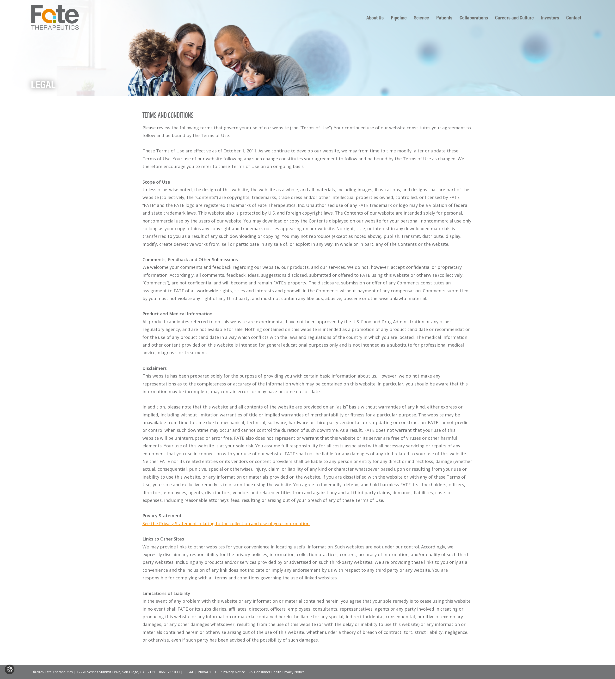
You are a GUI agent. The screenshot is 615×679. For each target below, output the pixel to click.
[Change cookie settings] (9, 669)
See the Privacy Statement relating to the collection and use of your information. (226, 523)
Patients (444, 17)
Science (421, 17)
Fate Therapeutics (55, 17)
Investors (550, 17)
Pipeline (399, 17)
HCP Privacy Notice (230, 672)
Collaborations (474, 17)
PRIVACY (204, 672)
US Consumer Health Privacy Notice (277, 672)
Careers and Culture (514, 17)
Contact (573, 17)
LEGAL (189, 672)
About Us (375, 17)
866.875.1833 (169, 672)
